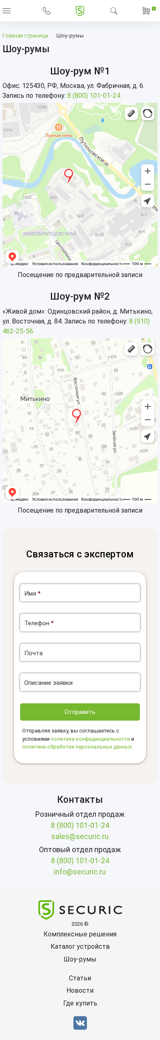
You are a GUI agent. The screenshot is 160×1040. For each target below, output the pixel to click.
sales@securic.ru (80, 836)
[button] (6, 10)
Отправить (80, 712)
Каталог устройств (80, 946)
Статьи (80, 978)
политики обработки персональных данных (77, 747)
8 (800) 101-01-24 (93, 95)
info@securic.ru (80, 871)
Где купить (80, 1003)
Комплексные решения (80, 934)
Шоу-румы (80, 959)
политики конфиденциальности (90, 739)
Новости (80, 990)
